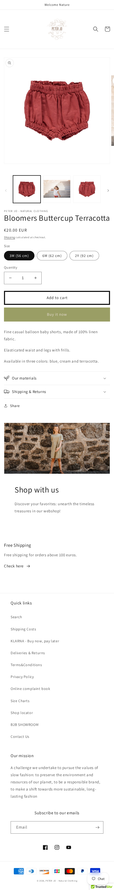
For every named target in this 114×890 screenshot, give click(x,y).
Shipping (9, 237)
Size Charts (20, 700)
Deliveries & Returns (28, 652)
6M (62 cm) (52, 255)
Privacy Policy (22, 676)
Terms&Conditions (26, 664)
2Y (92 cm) (84, 255)
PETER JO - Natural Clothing (61, 880)
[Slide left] (6, 190)
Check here (14, 565)
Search (16, 617)
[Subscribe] (97, 827)
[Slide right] (108, 190)
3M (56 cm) (19, 255)
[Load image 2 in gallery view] (57, 189)
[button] (6, 29)
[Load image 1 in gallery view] (27, 189)
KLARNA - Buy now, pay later (35, 641)
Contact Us (20, 736)
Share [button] (15, 405)
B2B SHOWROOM (24, 724)
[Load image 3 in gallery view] (87, 189)
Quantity (10, 267)
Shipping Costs (23, 629)
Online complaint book (30, 688)
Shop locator (22, 712)
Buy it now (57, 314)
